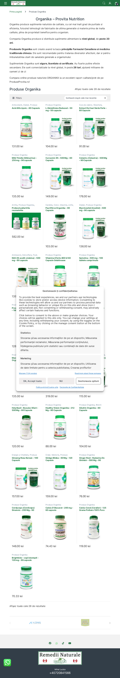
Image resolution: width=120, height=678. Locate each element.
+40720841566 (59, 673)
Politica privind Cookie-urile (47, 387)
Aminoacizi (16, 255)
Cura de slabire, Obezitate (90, 105)
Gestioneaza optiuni (88, 381)
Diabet (26, 105)
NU (61, 381)
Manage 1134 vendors (28, 373)
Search (104, 3)
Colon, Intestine (60, 205)
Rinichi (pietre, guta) (90, 406)
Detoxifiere (27, 255)
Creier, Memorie (52, 455)
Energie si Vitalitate (20, 455)
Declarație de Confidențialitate (72, 387)
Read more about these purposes (88, 373)
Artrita (14, 205)
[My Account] (110, 3)
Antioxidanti (17, 105)
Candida (49, 205)
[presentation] (109, 623)
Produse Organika (53, 105)
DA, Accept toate (32, 381)
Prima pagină (16, 11)
